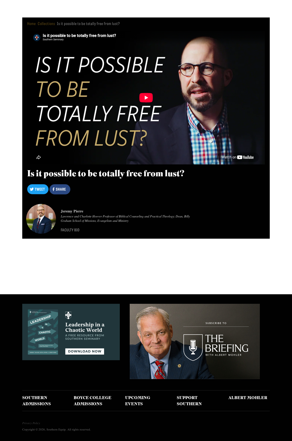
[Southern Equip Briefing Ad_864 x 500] (195, 377)
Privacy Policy (31, 423)
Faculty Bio (70, 230)
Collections (46, 23)
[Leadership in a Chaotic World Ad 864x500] (71, 358)
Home (31, 23)
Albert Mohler (247, 398)
